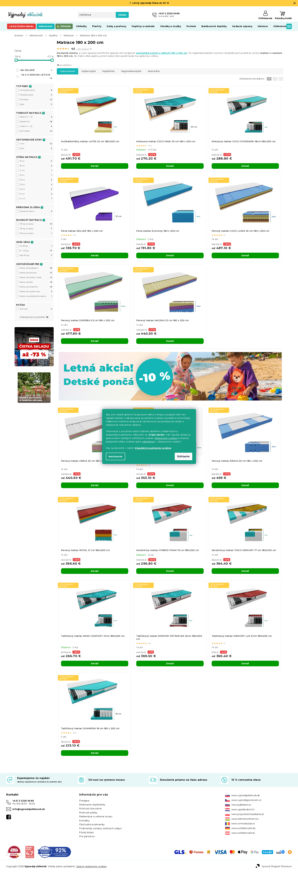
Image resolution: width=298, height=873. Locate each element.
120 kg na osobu (36, 224)
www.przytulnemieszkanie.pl (247, 814)
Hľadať (122, 14)
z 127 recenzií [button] (82, 49)
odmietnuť (148, 442)
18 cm (36, 166)
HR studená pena (36, 90)
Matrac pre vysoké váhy (36, 291)
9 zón (36, 148)
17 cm (36, 170)
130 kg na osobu (36, 228)
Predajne (84, 800)
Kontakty (84, 820)
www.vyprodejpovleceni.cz (246, 800)
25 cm (36, 189)
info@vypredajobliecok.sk (29, 809)
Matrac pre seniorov (36, 273)
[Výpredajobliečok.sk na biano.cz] (29, 851)
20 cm (36, 180)
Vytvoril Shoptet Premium (277, 866)
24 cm (36, 198)
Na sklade (36, 70)
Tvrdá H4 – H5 (36, 126)
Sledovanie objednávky (92, 804)
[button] (91, 49)
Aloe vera (36, 309)
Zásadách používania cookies (153, 448)
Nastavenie (115, 456)
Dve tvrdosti (36, 131)
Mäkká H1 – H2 (36, 117)
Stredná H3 (36, 121)
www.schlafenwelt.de (243, 828)
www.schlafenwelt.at (243, 833)
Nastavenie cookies (166, 438)
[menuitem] (21, 26)
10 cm (36, 161)
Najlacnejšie (89, 71)
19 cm (36, 175)
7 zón (36, 144)
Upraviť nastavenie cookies (91, 866)
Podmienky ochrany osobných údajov (100, 828)
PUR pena (36, 99)
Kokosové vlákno (36, 211)
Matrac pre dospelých (36, 268)
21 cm (36, 194)
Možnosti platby (88, 812)
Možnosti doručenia (90, 808)
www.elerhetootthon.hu (245, 818)
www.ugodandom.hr (243, 809)
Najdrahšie (108, 71)
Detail (94, 166)
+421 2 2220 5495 (23, 800)
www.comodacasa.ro (243, 823)
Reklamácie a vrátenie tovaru (95, 816)
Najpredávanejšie (131, 71)
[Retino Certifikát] (54, 851)
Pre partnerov (87, 836)
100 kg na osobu (36, 233)
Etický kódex (86, 832)
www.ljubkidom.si (241, 804)
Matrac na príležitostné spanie (36, 296)
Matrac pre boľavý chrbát (36, 277)
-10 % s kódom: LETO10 (36, 76)
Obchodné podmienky (92, 824)
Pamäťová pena (36, 95)
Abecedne (154, 71)
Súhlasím (183, 456)
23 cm (36, 184)
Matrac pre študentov (36, 287)
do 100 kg (36, 246)
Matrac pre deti (36, 282)
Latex (36, 104)
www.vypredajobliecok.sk (245, 795)
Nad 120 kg (36, 255)
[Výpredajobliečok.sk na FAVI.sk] (14, 851)
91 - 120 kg (36, 251)
